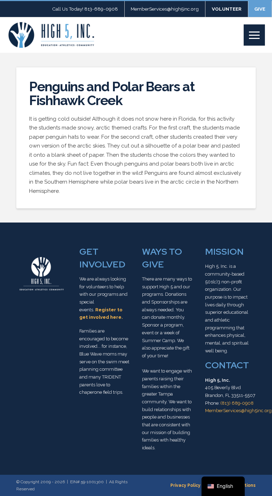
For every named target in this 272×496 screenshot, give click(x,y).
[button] (254, 35)
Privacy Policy (185, 485)
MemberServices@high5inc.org (238, 410)
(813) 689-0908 (237, 403)
